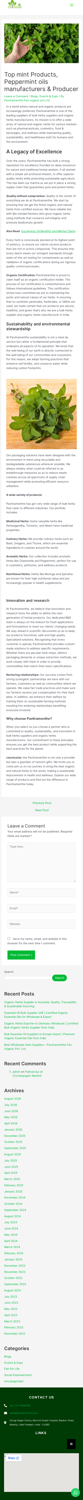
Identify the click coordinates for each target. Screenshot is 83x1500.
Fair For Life (12, 1368)
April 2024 (11, 1241)
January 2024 (13, 1259)
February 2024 (13, 1253)
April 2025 (10, 1172)
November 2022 (14, 1333)
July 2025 (10, 1160)
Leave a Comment (16, 96)
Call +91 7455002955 (20, 1405)
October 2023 (13, 1278)
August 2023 (12, 1290)
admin (16, 1071)
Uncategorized (13, 1381)
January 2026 (13, 1129)
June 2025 (11, 1166)
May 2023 (11, 1308)
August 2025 (12, 1154)
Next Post (42, 810)
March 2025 (12, 1179)
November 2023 (14, 1271)
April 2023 (11, 1315)
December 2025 (14, 1135)
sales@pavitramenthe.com (24, 1413)
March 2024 (12, 1247)
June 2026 (11, 1111)
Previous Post (42, 803)
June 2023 (11, 1302)
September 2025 (15, 1148)
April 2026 (11, 1123)
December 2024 (14, 1197)
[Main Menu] (72, 5)
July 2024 (10, 1222)
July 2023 (10, 1296)
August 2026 (12, 1098)
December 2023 (14, 1265)
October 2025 (13, 1141)
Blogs (34, 96)
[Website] (41, 925)
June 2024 (11, 1228)
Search (8, 971)
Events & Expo (48, 96)
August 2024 (12, 1216)
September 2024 (15, 1210)
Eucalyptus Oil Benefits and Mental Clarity (48, 231)
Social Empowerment (18, 1375)
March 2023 (12, 1321)
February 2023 (13, 1327)
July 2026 (10, 1104)
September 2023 (15, 1284)
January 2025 (13, 1191)
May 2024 (11, 1234)
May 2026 (11, 1117)
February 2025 (13, 1185)
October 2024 (13, 1203)
